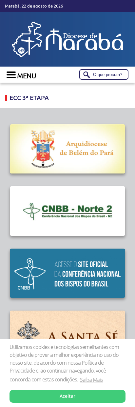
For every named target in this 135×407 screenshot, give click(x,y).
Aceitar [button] (67, 396)
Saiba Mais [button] (91, 379)
